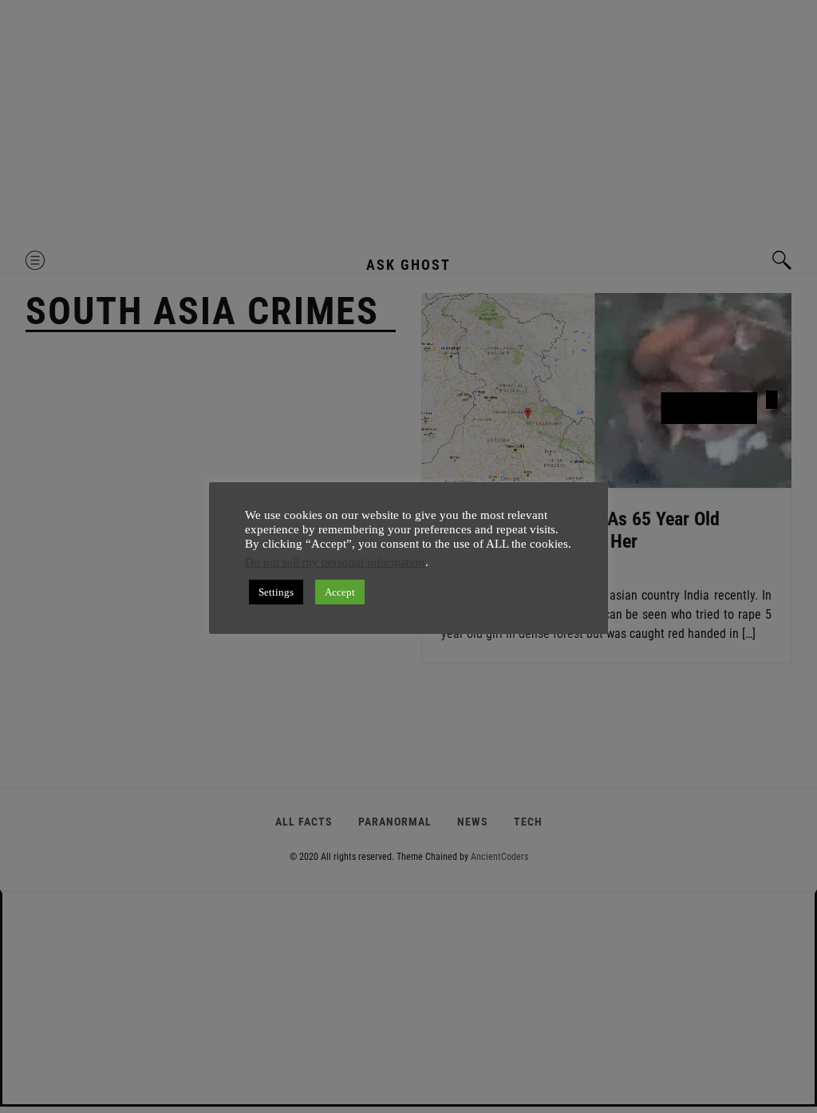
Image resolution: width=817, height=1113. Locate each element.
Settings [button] (276, 592)
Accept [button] (340, 592)
